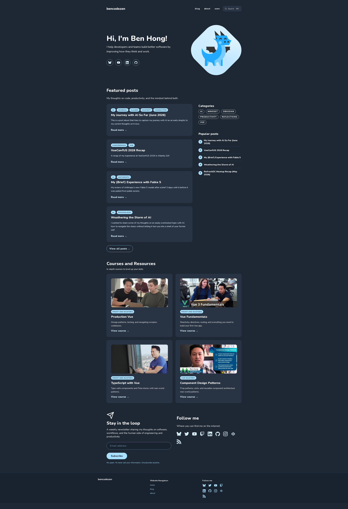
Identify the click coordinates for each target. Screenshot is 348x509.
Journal (122, 110)
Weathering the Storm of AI (131, 217)
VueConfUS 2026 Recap (128, 150)
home (152, 485)
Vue (131, 145)
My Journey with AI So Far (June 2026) (138, 115)
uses (217, 8)
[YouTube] (118, 62)
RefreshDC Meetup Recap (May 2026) (220, 173)
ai (113, 110)
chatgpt (146, 110)
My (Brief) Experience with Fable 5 (136, 182)
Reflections (229, 117)
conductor (161, 110)
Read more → (119, 130)
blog (197, 8)
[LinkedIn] (127, 62)
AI (201, 111)
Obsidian (228, 111)
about (207, 8)
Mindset (213, 111)
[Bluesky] (110, 62)
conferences (119, 145)
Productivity (208, 117)
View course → (120, 330)
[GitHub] (136, 62)
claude (134, 110)
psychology (124, 212)
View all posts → (119, 248)
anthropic (124, 177)
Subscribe (117, 456)
